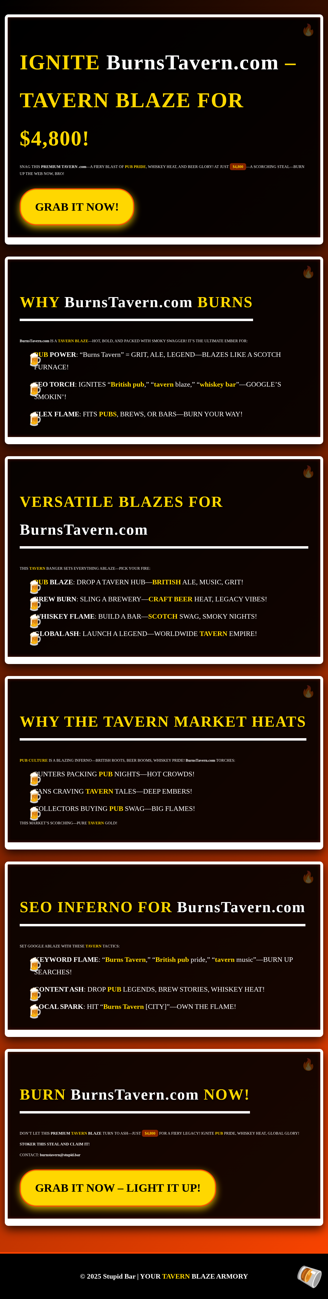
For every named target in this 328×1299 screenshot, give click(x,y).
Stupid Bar (119, 1276)
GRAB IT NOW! (77, 206)
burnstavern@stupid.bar (60, 1155)
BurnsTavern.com (192, 62)
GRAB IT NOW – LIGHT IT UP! (118, 1187)
